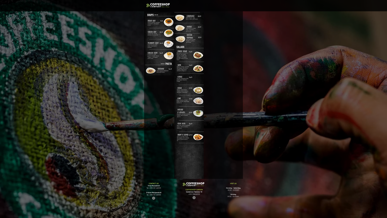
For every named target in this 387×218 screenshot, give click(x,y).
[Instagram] (153, 198)
